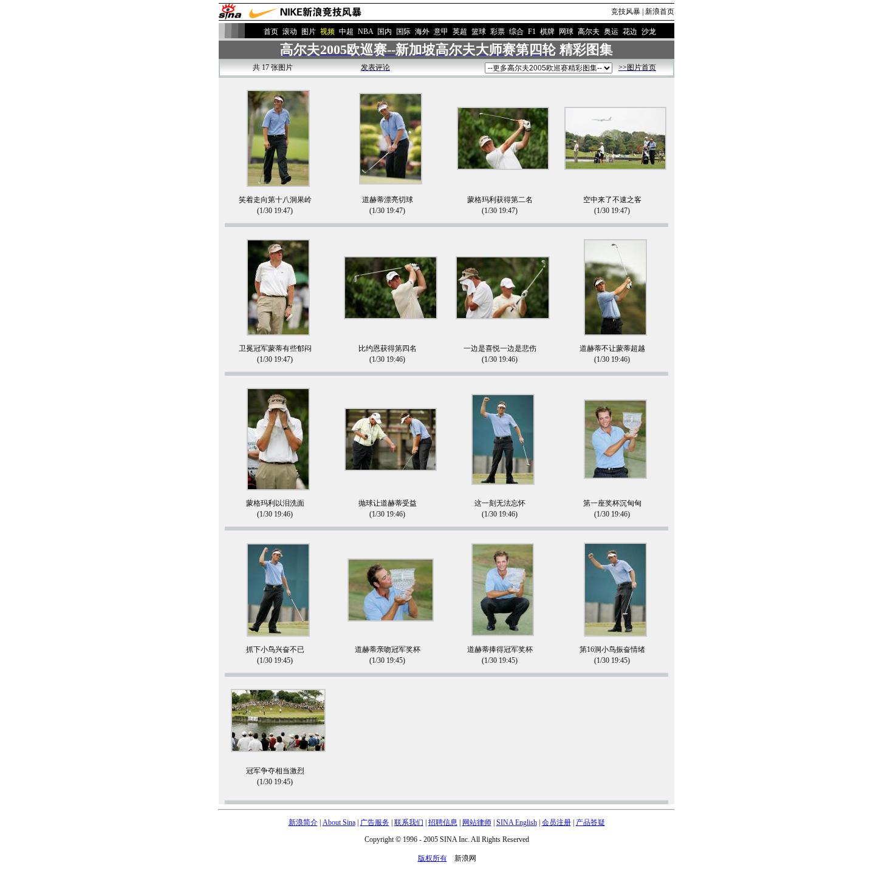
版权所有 (432, 858)
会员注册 (556, 822)
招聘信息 (442, 822)
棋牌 (547, 31)
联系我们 (408, 822)
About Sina (339, 822)
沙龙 (649, 31)
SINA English (516, 822)
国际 (403, 31)
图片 (308, 31)
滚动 (289, 31)
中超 (346, 31)
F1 (532, 31)
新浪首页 (659, 11)
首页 (271, 31)
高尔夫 (589, 31)
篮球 (478, 31)
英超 (460, 31)
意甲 (441, 31)
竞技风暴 (625, 11)
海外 (422, 31)
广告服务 (374, 822)
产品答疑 (590, 822)
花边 (630, 31)
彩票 (497, 31)
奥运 (611, 31)
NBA (365, 31)
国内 (384, 31)
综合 (516, 31)
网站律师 (476, 822)
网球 (566, 31)
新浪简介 (303, 822)
